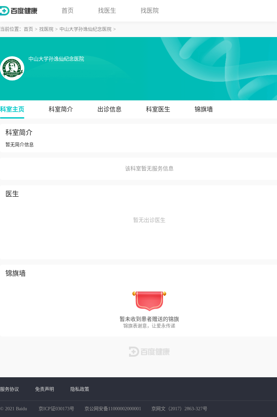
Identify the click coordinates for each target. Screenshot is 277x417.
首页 (67, 10)
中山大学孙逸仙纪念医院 (85, 29)
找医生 (107, 10)
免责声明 (44, 389)
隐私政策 (79, 389)
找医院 (150, 10)
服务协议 (9, 389)
